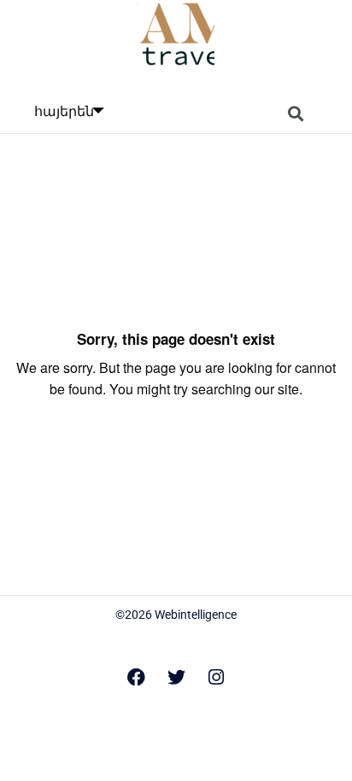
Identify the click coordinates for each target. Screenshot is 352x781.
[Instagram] (216, 677)
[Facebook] (136, 677)
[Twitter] (176, 677)
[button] (296, 114)
